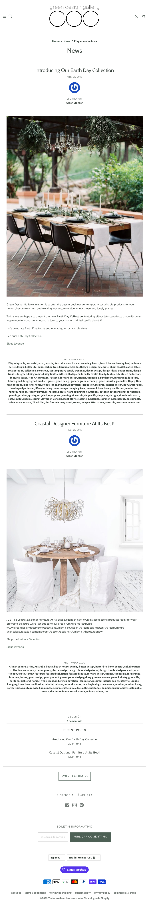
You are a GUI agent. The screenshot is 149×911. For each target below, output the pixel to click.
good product (39, 381)
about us (16, 892)
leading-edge (18, 388)
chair (113, 367)
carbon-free (51, 367)
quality (32, 395)
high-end (28, 384)
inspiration (88, 384)
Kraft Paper (135, 384)
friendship (93, 377)
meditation (131, 388)
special (27, 398)
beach (95, 363)
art (28, 363)
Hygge (46, 384)
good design (23, 381)
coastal (121, 367)
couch (70, 370)
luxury (107, 388)
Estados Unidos (82, 857)
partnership (133, 391)
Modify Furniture (38, 391)
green (51, 381)
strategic (81, 398)
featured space (18, 377)
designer (21, 374)
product (22, 395)
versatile (110, 402)
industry (62, 384)
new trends (92, 391)
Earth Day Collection (28, 336)
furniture (133, 377)
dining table (49, 374)
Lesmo (30, 388)
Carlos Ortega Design (84, 367)
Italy (125, 384)
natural (53, 391)
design (97, 370)
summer (105, 398)
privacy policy (102, 892)
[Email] (67, 805)
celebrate (103, 367)
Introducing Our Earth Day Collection (74, 70)
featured (112, 374)
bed (127, 363)
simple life (90, 395)
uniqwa (86, 402)
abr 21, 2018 (74, 77)
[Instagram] (74, 805)
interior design (114, 384)
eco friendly (83, 374)
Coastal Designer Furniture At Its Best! (74, 423)
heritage (17, 384)
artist (41, 363)
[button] (75, 776)
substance (93, 398)
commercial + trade (125, 892)
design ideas (109, 370)
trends (76, 402)
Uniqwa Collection (29, 639)
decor (89, 370)
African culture (17, 666)
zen (138, 402)
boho (40, 367)
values (100, 402)
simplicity (102, 395)
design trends (107, 670)
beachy (120, 363)
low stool (92, 388)
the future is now (54, 402)
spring (36, 398)
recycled (42, 395)
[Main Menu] (4, 16)
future (11, 381)
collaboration (15, 370)
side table (77, 395)
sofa (10, 398)
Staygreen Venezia (51, 398)
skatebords (125, 395)
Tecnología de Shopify (96, 898)
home (38, 384)
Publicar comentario (90, 837)
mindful (13, 391)
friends (82, 377)
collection (30, 370)
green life (121, 381)
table (12, 402)
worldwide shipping (60, 892)
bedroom (136, 363)
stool (66, 398)
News (67, 41)
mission (23, 391)
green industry (106, 381)
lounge (64, 388)
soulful (18, 398)
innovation (74, 384)
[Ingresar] (136, 16)
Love (83, 388)
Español (55, 857)
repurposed (54, 395)
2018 (10, 363)
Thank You (38, 402)
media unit (118, 388)
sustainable (133, 398)
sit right (113, 395)
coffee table (133, 367)
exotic (94, 374)
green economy (88, 381)
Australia (60, 363)
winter (131, 402)
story (72, 398)
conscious (42, 370)
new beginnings (76, 391)
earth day (70, 374)
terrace (27, 402)
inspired (99, 384)
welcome (121, 402)
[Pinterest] (82, 805)
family (102, 374)
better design (16, 367)
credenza (79, 370)
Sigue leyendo (15, 343)
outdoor (104, 391)
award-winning (82, 363)
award (69, 363)
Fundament (106, 377)
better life (31, 367)
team (19, 402)
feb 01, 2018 (74, 430)
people (13, 395)
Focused (54, 377)
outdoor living (118, 391)
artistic (49, 363)
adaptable (19, 363)
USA (93, 402)
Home (56, 41)
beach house (107, 363)
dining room (34, 374)
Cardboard (65, 367)
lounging (74, 388)
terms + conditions (35, 892)
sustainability (118, 398)
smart (136, 395)
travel (68, 402)
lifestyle (40, 388)
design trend (125, 370)
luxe (100, 388)
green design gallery (67, 381)
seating (66, 395)
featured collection (129, 374)
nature (62, 391)
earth (60, 374)
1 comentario (74, 721)
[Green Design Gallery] (74, 16)
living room (52, 388)
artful (34, 363)
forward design (68, 377)
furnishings (120, 377)
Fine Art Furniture (39, 377)
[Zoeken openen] (10, 16)
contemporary (57, 370)
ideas (54, 384)
